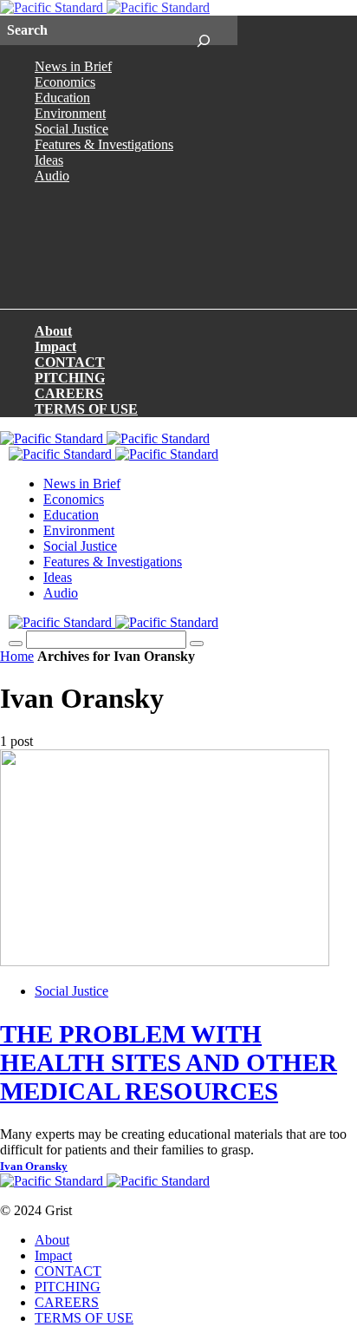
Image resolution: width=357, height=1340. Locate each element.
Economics (65, 82)
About (53, 331)
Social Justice (71, 128)
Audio (52, 175)
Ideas (49, 160)
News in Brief (73, 66)
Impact (55, 346)
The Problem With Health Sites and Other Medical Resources (168, 1062)
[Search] (203, 30)
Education (62, 97)
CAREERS (69, 393)
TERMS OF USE (86, 409)
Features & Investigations (104, 144)
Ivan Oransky (34, 1166)
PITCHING (70, 377)
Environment (70, 113)
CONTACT (70, 362)
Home (17, 656)
